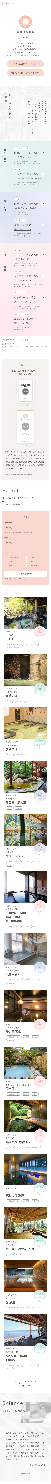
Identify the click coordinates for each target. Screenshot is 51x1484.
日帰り (32, 557)
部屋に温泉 (34, 565)
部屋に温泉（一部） (13, 557)
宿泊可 (10, 565)
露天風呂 (10, 561)
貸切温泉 (33, 561)
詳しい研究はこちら (36, 1465)
